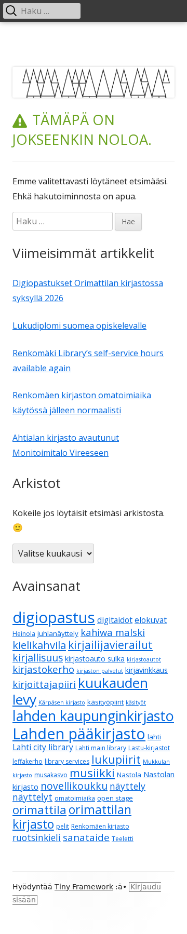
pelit (62, 826)
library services (67, 761)
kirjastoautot (144, 659)
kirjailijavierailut (110, 645)
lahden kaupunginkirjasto (93, 715)
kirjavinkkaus (146, 670)
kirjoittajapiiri (44, 684)
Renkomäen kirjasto (100, 826)
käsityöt (136, 702)
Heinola (23, 633)
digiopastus (53, 617)
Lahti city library (42, 747)
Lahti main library (100, 747)
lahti (154, 736)
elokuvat (151, 620)
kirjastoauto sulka (95, 659)
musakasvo (51, 774)
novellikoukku (74, 786)
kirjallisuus (37, 658)
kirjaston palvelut (99, 670)
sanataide (86, 837)
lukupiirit (116, 759)
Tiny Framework (84, 887)
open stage (115, 798)
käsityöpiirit (105, 702)
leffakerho (27, 761)
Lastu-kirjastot (149, 747)
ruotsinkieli (36, 838)
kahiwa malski (113, 632)
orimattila (39, 810)
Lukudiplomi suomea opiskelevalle (79, 325)
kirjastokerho (43, 668)
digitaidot (114, 620)
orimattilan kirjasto (71, 816)
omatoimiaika (75, 798)
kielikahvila (39, 645)
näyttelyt (32, 797)
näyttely (127, 786)
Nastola (129, 774)
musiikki (92, 772)
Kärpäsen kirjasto (61, 702)
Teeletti (122, 838)
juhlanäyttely (57, 633)
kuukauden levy (80, 691)
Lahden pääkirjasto (78, 733)
